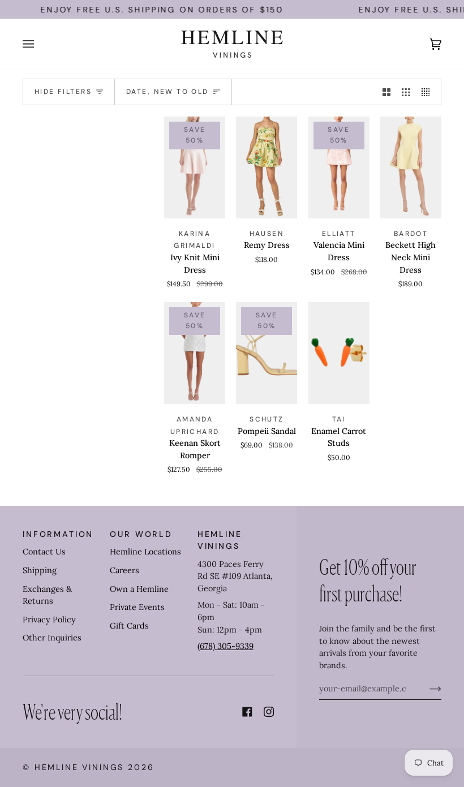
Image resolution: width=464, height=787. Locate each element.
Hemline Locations (145, 552)
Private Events (137, 607)
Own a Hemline (139, 589)
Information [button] (58, 534)
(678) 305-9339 (225, 646)
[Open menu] (40, 44)
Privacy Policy (49, 619)
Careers (124, 570)
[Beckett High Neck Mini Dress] (410, 167)
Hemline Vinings (79, 767)
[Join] (426, 689)
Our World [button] (141, 534)
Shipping (40, 570)
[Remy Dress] (266, 167)
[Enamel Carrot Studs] (339, 353)
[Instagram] (269, 712)
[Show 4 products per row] (428, 92)
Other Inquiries (52, 638)
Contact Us (44, 552)
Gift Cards (129, 626)
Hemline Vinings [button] (219, 540)
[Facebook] (247, 712)
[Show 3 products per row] (405, 92)
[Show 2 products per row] (386, 92)
